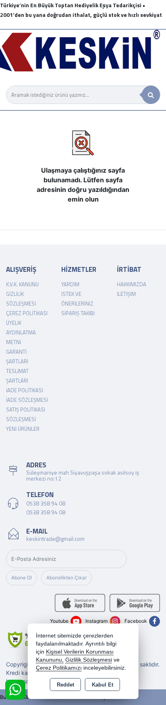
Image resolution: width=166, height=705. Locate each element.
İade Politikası (24, 390)
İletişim (126, 294)
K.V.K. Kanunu (22, 284)
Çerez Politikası (27, 313)
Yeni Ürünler (22, 429)
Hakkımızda (131, 284)
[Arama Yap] (151, 95)
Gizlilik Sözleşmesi (88, 660)
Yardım (70, 284)
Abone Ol (21, 578)
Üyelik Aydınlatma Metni (21, 332)
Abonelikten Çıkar (66, 578)
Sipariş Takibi (78, 313)
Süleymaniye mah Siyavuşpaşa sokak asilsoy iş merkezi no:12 (82, 475)
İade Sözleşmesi (27, 400)
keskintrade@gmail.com (55, 538)
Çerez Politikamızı (59, 668)
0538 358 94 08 (45, 503)
